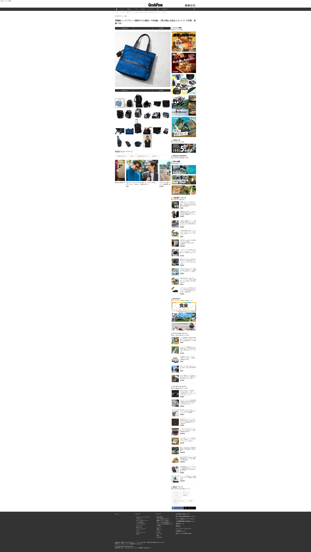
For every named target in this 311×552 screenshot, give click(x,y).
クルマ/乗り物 (139, 522)
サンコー (176, 503)
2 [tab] (141, 189)
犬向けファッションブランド (143, 517)
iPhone (190, 500)
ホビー (138, 530)
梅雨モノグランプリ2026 (162, 520)
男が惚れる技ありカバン (142, 156)
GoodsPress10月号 (121, 156)
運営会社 (178, 526)
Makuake (185, 495)
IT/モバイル (139, 518)
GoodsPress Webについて (183, 514)
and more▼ (164, 9)
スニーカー (176, 495)
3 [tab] (144, 189)
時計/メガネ (139, 527)
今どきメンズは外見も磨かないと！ (165, 524)
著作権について (180, 523)
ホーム (116, 12)
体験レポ (129, 9)
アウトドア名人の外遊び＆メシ (164, 522)
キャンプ (176, 492)
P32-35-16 (164, 12)
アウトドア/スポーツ (141, 524)
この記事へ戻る (124, 28)
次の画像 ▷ (161, 28)
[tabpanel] (142, 173)
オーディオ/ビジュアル (141, 520)
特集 (158, 9)
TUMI (131, 156)
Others (137, 534)
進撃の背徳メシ (160, 517)
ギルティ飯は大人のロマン (163, 518)
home (116, 9)
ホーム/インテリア (140, 529)
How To (143, 9)
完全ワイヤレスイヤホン (179, 500)
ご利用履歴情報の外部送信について (185, 521)
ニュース (122, 9)
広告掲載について (180, 531)
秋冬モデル (155, 156)
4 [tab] (146, 189)
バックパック (177, 498)
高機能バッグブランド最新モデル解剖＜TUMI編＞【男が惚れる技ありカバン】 (143, 12)
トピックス (150, 9)
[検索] (194, 9)
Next (167, 170)
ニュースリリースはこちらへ (184, 528)
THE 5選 (159, 525)
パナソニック (185, 492)
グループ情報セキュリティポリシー (185, 519)
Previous (117, 170)
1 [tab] (139, 189)
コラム (136, 9)
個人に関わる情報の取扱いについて (185, 516)
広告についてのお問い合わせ (184, 533)
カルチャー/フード (140, 532)
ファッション (139, 525)
